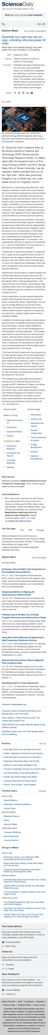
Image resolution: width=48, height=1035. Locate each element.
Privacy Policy (9, 1004)
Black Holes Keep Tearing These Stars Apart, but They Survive (23, 864)
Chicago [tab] (40, 530)
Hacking (10, 467)
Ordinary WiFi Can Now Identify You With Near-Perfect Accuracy (24, 886)
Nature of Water (10, 824)
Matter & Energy (11, 415)
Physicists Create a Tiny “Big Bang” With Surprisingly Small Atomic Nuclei (21, 858)
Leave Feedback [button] (13, 989)
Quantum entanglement (37, 457)
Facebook (10, 964)
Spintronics (11, 427)
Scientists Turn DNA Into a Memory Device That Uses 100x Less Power (24, 909)
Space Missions (11, 800)
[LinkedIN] (27, 92)
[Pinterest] (23, 92)
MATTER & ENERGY (9, 812)
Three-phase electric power (39, 439)
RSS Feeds (11, 946)
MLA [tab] (22, 530)
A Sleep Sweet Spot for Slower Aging (20, 780)
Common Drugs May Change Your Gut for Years (25, 768)
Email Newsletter (13, 942)
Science (34, 451)
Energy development (36, 446)
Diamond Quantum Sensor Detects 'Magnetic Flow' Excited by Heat (23, 661)
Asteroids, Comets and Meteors (17, 804)
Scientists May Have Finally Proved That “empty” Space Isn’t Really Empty (25, 880)
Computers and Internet (13, 454)
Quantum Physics (14, 431)
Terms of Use (39, 1004)
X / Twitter (10, 968)
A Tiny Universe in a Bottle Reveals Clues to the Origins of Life (25, 892)
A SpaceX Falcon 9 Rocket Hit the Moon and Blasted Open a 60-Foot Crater (21, 712)
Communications (11, 840)
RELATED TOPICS (10, 409)
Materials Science (11, 816)
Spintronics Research (11, 447)
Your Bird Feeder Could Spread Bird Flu (21, 772)
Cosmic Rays (9, 808)
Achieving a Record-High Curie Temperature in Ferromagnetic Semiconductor (23, 570)
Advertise (40, 1001)
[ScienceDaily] (18, 4)
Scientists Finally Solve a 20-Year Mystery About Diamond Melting (23, 733)
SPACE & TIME (7, 796)
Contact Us (10, 994)
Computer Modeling (11, 461)
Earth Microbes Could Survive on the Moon (22, 757)
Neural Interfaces (11, 836)
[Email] (31, 92)
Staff (20, 1001)
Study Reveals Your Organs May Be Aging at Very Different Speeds (23, 726)
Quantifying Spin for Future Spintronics (20, 682)
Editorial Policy (24, 1004)
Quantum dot (36, 419)
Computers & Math (12, 441)
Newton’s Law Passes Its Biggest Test (20, 765)
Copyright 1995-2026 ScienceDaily (19, 1008)
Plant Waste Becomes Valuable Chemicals (22, 749)
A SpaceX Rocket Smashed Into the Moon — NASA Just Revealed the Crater (23, 870)
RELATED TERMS (34, 409)
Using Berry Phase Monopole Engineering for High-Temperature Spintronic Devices (23, 639)
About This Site (8, 1001)
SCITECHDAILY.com (19, 704)
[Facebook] (15, 92)
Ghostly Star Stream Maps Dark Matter (20, 776)
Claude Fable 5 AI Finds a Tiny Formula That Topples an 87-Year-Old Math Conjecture (23, 915)
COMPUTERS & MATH (9, 828)
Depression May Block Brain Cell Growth (21, 761)
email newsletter (34, 15)
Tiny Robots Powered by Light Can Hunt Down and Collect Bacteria (24, 903)
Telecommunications (15, 421)
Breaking (6, 743)
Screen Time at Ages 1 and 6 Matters (20, 784)
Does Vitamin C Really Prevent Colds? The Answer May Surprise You (21, 719)
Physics (10, 435)
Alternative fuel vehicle (37, 424)
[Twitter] (19, 92)
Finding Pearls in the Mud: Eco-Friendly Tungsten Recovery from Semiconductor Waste (24, 616)
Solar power (36, 414)
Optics (6, 820)
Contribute (28, 1001)
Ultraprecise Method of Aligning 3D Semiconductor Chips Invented (18, 593)
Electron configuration (36, 432)
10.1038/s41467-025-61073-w (18, 520)
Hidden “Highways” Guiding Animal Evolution (23, 753)
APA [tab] (30, 530)
